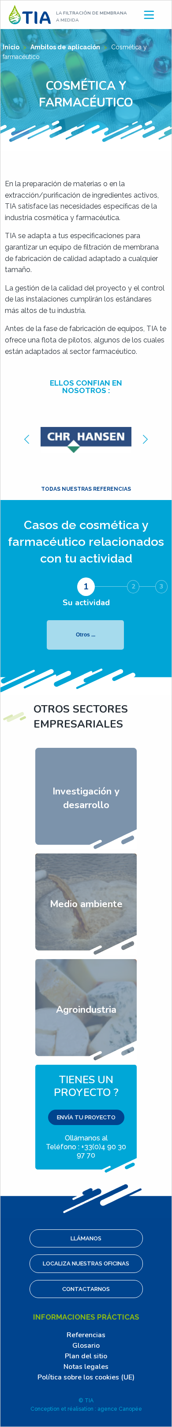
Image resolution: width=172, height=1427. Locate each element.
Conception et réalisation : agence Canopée (86, 1409)
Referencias (86, 1335)
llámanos (86, 1238)
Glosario (86, 1345)
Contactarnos (86, 1289)
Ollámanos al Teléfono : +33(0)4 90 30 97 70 (86, 1116)
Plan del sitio (86, 1356)
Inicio (12, 47)
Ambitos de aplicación (65, 47)
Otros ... (85, 635)
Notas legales (86, 1367)
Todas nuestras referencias (86, 489)
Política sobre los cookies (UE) (86, 1377)
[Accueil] (30, 14)
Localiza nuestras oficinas (86, 1263)
